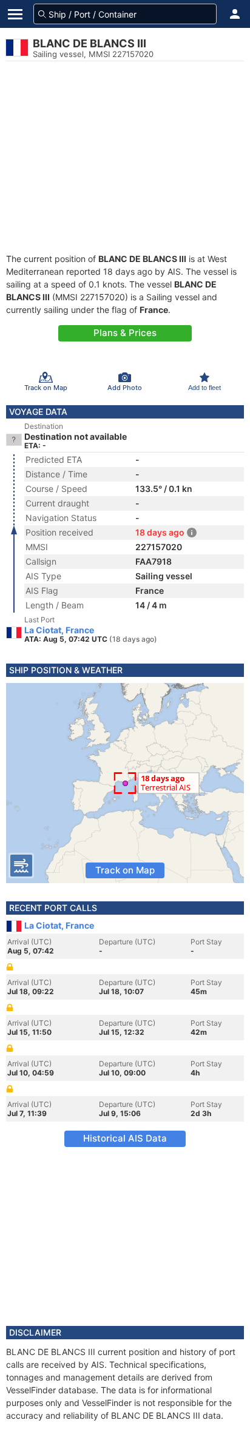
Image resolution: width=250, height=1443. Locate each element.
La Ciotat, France (59, 630)
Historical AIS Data (125, 1138)
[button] (235, 14)
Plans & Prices (125, 332)
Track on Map (125, 870)
